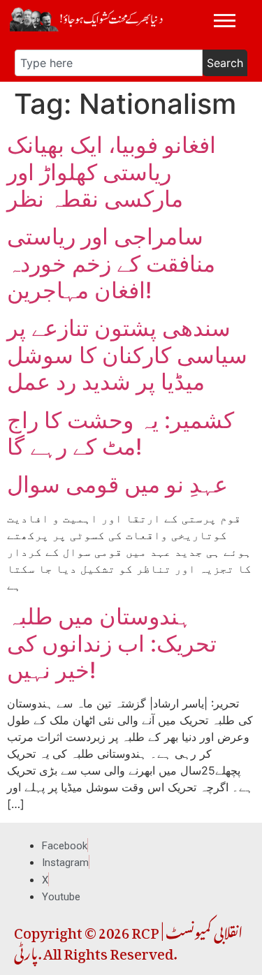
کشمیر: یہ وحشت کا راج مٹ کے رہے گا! (120, 433)
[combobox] (109, 63)
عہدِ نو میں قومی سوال (117, 484)
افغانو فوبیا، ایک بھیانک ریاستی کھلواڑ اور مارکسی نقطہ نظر (111, 171)
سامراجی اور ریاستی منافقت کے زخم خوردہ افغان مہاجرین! (111, 263)
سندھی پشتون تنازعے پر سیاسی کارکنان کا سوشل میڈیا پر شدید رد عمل (127, 354)
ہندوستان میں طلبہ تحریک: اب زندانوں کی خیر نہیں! (112, 643)
